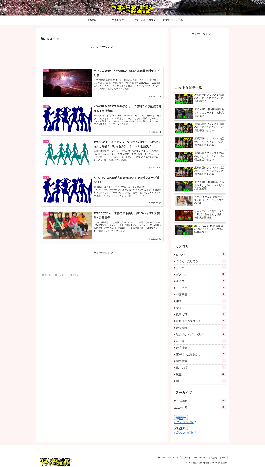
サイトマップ (174, 457)
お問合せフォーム (217, 457)
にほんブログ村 (184, 422)
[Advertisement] (102, 56)
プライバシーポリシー (194, 457)
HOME (161, 457)
